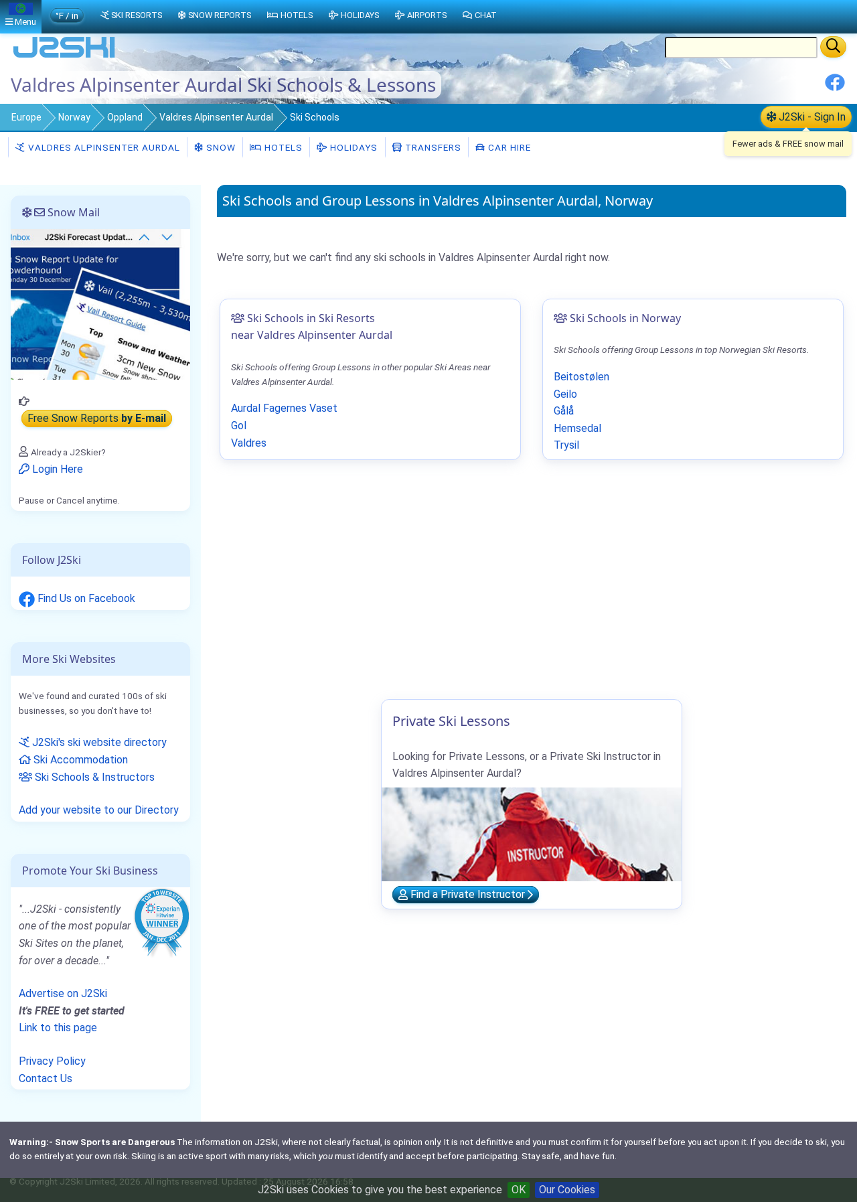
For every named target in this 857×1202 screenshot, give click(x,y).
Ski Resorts (136, 15)
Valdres (248, 443)
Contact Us (45, 1078)
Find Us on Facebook (85, 598)
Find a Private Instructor (468, 895)
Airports (427, 15)
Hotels (282, 147)
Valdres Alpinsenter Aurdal (216, 117)
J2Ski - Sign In (811, 116)
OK (519, 1189)
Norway (74, 117)
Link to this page (58, 1027)
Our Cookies (567, 1189)
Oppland (125, 117)
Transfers (431, 147)
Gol (238, 425)
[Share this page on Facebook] (835, 87)
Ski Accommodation (79, 759)
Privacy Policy (52, 1061)
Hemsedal (577, 428)
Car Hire (508, 147)
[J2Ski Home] (64, 56)
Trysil (566, 445)
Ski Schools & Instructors (93, 777)
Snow (220, 147)
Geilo (565, 394)
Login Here (56, 469)
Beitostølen (581, 376)
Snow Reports (219, 15)
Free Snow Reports (96, 418)
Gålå (564, 410)
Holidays (352, 147)
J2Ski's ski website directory (98, 742)
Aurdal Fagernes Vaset (284, 408)
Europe (26, 117)
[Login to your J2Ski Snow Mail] (100, 303)
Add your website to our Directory (99, 810)
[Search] (833, 47)
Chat (486, 15)
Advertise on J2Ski (63, 993)
